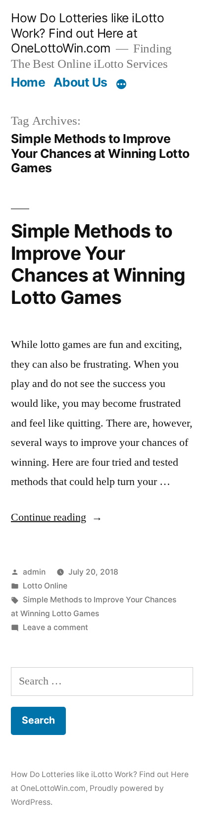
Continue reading (56, 517)
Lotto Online (45, 585)
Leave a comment (55, 627)
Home (28, 82)
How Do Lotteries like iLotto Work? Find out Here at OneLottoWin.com (87, 32)
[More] (121, 84)
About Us (80, 82)
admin (34, 572)
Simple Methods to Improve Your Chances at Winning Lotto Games (98, 264)
